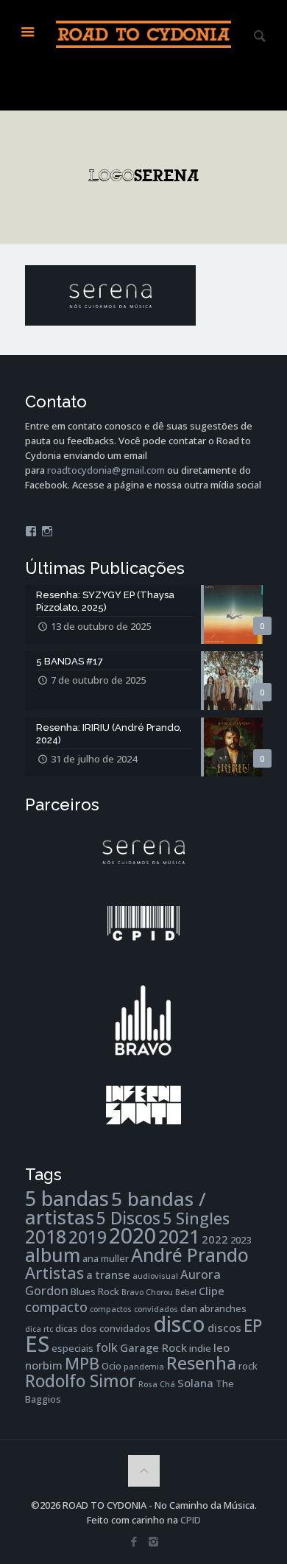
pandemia (144, 1366)
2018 (45, 1236)
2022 (215, 1239)
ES (37, 1343)
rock (248, 1365)
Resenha (201, 1363)
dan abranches (213, 1308)
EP (253, 1325)
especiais (72, 1348)
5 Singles (196, 1218)
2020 (132, 1235)
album (52, 1254)
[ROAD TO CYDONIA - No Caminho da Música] (144, 33)
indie (200, 1348)
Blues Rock (95, 1291)
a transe (108, 1274)
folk (107, 1347)
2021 (178, 1236)
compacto (56, 1307)
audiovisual (155, 1276)
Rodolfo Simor (80, 1381)
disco (179, 1323)
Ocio (111, 1365)
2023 (240, 1239)
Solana (195, 1382)
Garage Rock (153, 1347)
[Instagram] (153, 1541)
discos (224, 1327)
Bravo (132, 1292)
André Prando (190, 1255)
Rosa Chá (156, 1384)
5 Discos (128, 1218)
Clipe (211, 1290)
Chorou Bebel (171, 1292)
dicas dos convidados (103, 1328)
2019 (87, 1237)
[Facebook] (133, 1541)
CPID (190, 1519)
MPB (82, 1363)
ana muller (105, 1258)
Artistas (54, 1272)
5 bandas (67, 1198)
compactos (111, 1309)
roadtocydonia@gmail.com (106, 470)
